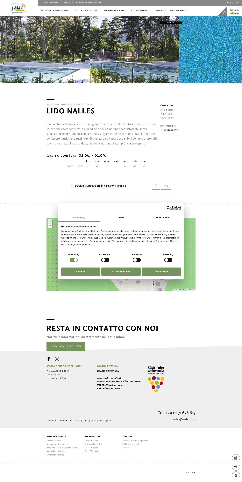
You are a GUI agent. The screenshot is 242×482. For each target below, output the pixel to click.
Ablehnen (80, 271)
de (228, 3)
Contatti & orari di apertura (135, 441)
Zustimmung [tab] (79, 217)
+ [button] (50, 221)
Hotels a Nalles (53, 441)
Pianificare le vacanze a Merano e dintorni (82, 3)
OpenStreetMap (181, 290)
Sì (156, 186)
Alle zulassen (161, 271)
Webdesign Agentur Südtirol (49, 473)
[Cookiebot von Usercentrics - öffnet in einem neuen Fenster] (168, 208)
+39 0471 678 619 (58, 378)
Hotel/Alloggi (140, 11)
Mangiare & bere (114, 11)
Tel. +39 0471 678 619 (177, 413)
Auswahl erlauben (121, 271)
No (166, 186)
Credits (85, 421)
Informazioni (92, 437)
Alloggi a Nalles (56, 437)
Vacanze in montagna (55, 11)
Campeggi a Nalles (55, 455)
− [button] (50, 225)
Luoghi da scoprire (50, 3)
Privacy (77, 421)
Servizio (127, 437)
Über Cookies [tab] (163, 217)
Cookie (93, 421)
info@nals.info (184, 419)
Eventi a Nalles (91, 441)
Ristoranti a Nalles (93, 444)
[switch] (105, 260)
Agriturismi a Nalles (55, 451)
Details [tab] (121, 217)
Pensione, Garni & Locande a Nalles (63, 448)
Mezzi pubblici (91, 448)
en (237, 3)
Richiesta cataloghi (131, 444)
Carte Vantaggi (91, 451)
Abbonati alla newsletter (66, 346)
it (232, 3)
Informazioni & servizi (169, 11)
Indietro (171, 23)
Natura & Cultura (86, 11)
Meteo (125, 448)
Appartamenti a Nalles (57, 444)
